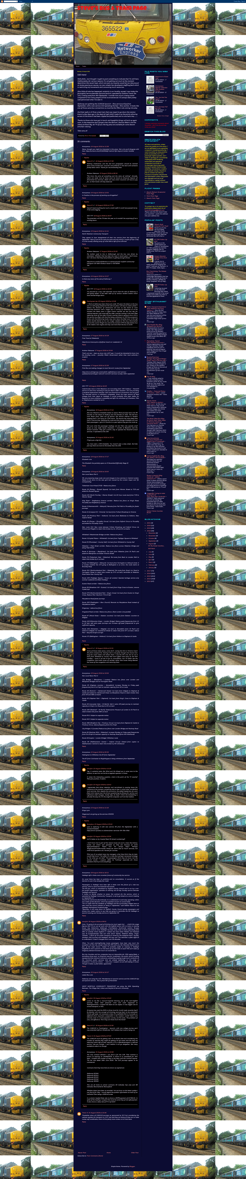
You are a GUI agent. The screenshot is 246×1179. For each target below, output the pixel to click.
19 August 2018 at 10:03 (100, 472)
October (151, 538)
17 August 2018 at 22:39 (100, 365)
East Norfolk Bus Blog (154, 325)
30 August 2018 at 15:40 (102, 998)
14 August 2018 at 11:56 (100, 146)
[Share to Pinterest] (108, 136)
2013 (149, 581)
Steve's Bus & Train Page (112, 9)
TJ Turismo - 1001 (153, 393)
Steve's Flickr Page (152, 198)
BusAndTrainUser (153, 357)
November (152, 536)
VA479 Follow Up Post (160, 285)
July (150, 552)
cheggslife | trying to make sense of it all (156, 494)
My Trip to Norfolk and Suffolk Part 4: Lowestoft (155, 440)
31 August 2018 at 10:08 (104, 1052)
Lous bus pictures (153, 438)
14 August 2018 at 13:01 (100, 193)
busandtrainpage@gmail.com (154, 210)
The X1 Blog (151, 377)
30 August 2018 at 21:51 (104, 648)
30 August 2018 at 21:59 (104, 1025)
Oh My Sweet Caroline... (156, 546)
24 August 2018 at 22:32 (104, 437)
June (150, 554)
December (152, 533)
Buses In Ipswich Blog (154, 475)
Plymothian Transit (153, 341)
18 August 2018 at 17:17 (100, 457)
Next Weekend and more (155, 342)
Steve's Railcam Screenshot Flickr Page (155, 193)
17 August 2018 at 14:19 (100, 336)
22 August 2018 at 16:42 (102, 785)
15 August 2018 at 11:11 (100, 231)
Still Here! (151, 548)
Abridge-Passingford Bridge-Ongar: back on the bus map (157, 359)
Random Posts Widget (163, 115)
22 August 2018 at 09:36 (100, 752)
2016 (149, 573)
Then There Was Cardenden (156, 496)
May (150, 557)
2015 (149, 576)
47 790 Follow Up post (160, 240)
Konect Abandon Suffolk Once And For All (160, 257)
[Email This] (101, 136)
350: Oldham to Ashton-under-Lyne (155, 403)
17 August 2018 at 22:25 (108, 251)
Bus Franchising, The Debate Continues (156, 272)
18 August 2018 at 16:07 (102, 216)
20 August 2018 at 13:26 (107, 301)
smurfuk (90, 769)
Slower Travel (151, 401)
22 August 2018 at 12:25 (102, 769)
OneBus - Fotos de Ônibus (156, 391)
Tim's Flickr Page (152, 196)
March (150, 562)
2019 (149, 528)
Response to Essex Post (161, 77)
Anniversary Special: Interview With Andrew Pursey (161, 88)
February (151, 565)
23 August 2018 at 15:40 (103, 824)
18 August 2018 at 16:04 (103, 289)
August (151, 544)
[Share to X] (104, 136)
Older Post (134, 1153)
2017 (149, 571)
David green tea (92, 301)
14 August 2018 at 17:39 (104, 205)
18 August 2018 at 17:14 (104, 410)
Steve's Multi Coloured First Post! (161, 225)
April (150, 560)
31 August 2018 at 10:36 (97, 1113)
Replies (86, 158)
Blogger (132, 1166)
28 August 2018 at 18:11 (100, 873)
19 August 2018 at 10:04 (100, 673)
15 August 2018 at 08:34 (108, 173)
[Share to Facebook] (106, 136)
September (152, 541)
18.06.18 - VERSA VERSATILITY (153, 478)
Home (77, 66)
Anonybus (90, 824)
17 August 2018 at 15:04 (104, 350)
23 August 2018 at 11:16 (100, 808)
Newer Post (82, 1153)
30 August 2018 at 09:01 (97, 921)
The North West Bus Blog (155, 419)
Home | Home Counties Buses (155, 512)
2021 (149, 523)
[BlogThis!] (102, 136)
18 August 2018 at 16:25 (98, 386)
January (151, 568)
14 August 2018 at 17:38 (104, 161)
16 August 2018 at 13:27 (100, 276)
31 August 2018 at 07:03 (102, 1036)
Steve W (90, 161)
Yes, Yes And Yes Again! (161, 98)
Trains (84, 66)
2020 (149, 526)
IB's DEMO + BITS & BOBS (156, 457)
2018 (149, 531)
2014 (149, 579)
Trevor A (90, 1036)
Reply (84, 154)
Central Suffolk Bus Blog (155, 456)
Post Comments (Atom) (95, 1156)
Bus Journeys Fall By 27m (161, 107)
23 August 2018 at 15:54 (102, 836)
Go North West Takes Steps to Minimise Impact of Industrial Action (156, 421)
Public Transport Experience (156, 307)
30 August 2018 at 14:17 (100, 972)
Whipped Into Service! (154, 326)
